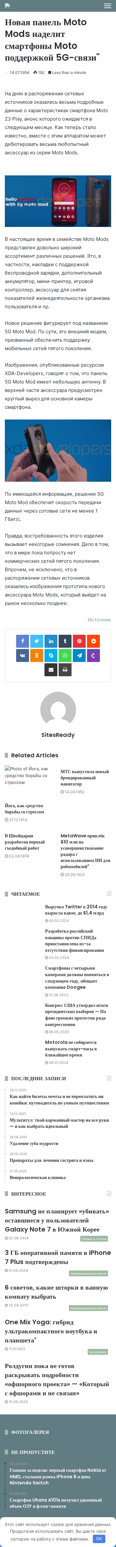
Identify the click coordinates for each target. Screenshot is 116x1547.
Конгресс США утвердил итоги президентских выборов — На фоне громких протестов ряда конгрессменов (76, 1015)
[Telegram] (79, 655)
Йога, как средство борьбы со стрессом (24, 808)
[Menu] (107, 6)
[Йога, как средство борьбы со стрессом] (30, 782)
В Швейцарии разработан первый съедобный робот (25, 842)
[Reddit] (93, 641)
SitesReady (58, 735)
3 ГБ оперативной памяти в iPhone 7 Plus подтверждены (58, 1257)
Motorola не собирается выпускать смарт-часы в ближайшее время (71, 1048)
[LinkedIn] (50, 641)
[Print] (65, 669)
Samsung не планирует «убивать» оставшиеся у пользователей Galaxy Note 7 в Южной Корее (57, 1220)
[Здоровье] (7, 5)
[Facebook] (22, 641)
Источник (99, 620)
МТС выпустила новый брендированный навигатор (85, 777)
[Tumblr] (65, 641)
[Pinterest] (79, 641)
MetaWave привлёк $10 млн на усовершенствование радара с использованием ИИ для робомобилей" (86, 851)
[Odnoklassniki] (36, 655)
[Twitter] (36, 641)
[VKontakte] (22, 655)
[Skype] (50, 655)
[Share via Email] (50, 669)
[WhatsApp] (65, 655)
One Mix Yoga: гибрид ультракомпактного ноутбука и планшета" (51, 1331)
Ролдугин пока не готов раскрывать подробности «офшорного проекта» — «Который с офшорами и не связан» (57, 1379)
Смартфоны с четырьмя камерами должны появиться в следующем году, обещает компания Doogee (77, 977)
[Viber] (93, 655)
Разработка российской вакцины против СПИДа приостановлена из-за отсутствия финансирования (74, 940)
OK (99, 1538)
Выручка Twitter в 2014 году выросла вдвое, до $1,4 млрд (76, 909)
